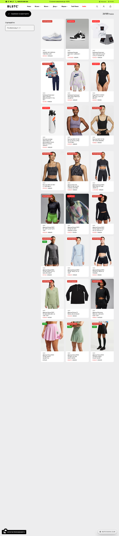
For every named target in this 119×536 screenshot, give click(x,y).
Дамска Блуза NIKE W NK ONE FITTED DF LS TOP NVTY (98, 229)
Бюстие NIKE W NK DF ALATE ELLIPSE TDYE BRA (73, 140)
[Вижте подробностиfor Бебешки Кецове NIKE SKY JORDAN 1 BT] (77, 34)
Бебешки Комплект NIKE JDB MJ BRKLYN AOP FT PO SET (49, 97)
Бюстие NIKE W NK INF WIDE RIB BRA (98, 140)
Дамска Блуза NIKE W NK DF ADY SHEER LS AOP (73, 229)
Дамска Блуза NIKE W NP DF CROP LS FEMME (98, 271)
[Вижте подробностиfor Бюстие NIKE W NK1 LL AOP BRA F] (52, 166)
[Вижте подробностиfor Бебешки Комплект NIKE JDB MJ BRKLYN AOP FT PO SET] (52, 76)
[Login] (104, 6)
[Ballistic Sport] (12, 6)
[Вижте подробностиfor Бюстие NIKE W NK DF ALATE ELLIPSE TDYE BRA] (77, 120)
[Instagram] (8, 1)
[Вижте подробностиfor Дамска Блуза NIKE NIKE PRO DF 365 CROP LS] (102, 166)
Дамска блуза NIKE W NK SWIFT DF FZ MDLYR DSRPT (49, 271)
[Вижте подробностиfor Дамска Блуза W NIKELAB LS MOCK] (77, 294)
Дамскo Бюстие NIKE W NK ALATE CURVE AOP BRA (73, 186)
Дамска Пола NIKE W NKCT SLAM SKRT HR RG (73, 356)
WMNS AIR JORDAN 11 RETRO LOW (49, 53)
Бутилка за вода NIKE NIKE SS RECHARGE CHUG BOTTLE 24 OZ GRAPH (48, 142)
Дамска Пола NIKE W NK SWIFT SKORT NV (48, 356)
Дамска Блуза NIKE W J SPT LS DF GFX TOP (49, 229)
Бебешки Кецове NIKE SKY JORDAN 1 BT (74, 54)
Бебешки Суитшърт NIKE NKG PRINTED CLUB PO (74, 96)
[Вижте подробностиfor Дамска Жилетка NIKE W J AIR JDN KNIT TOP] (102, 294)
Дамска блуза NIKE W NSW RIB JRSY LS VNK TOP (49, 314)
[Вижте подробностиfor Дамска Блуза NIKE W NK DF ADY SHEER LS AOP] (77, 209)
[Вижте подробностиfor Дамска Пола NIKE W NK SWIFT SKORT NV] (52, 336)
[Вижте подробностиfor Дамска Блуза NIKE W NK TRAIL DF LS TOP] (77, 251)
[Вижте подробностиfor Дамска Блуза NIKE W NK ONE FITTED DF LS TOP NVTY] (102, 209)
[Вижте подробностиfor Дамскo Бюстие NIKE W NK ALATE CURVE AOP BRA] (77, 166)
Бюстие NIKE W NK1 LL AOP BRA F (49, 185)
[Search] (97, 6)
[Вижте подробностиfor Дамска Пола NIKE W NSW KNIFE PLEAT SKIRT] (102, 336)
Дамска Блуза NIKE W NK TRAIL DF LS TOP (73, 271)
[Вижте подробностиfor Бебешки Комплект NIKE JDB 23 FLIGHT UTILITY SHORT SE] (102, 34)
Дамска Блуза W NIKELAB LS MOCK (73, 313)
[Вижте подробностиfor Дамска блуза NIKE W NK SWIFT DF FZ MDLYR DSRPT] (52, 251)
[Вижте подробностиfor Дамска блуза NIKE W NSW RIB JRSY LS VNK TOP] (52, 294)
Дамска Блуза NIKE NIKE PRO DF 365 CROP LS (98, 186)
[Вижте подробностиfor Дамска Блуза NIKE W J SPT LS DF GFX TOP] (52, 209)
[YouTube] (11, 1)
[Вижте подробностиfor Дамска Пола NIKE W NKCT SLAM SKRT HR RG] (77, 336)
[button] (110, 6)
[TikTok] (13, 1)
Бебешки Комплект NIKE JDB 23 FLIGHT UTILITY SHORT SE (99, 54)
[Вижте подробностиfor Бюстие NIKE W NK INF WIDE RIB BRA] (102, 120)
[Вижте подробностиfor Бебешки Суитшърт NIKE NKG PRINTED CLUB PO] (77, 76)
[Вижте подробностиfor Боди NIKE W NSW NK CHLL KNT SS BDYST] (102, 76)
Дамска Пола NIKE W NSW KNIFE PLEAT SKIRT (98, 356)
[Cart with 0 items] (110, 6)
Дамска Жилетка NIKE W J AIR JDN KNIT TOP (98, 314)
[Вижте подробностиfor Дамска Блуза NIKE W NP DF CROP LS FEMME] (102, 251)
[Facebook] (6, 1)
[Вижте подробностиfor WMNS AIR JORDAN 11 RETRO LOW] (52, 34)
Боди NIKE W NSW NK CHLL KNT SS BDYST (98, 96)
